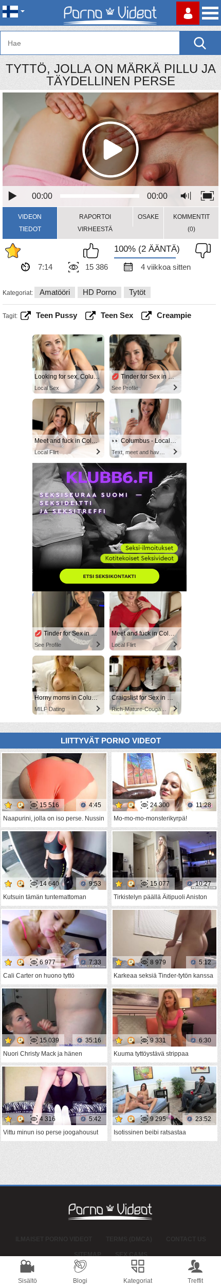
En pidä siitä (200, 250)
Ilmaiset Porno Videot (53, 1239)
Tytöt (137, 292)
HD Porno (99, 292)
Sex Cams (131, 1254)
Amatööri (55, 292)
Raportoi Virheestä (95, 223)
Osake (148, 216)
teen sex (117, 315)
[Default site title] (110, 13)
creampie (174, 315)
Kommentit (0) (191, 223)
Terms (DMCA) (129, 1239)
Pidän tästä (93, 250)
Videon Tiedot (30, 223)
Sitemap (87, 1254)
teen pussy (56, 315)
